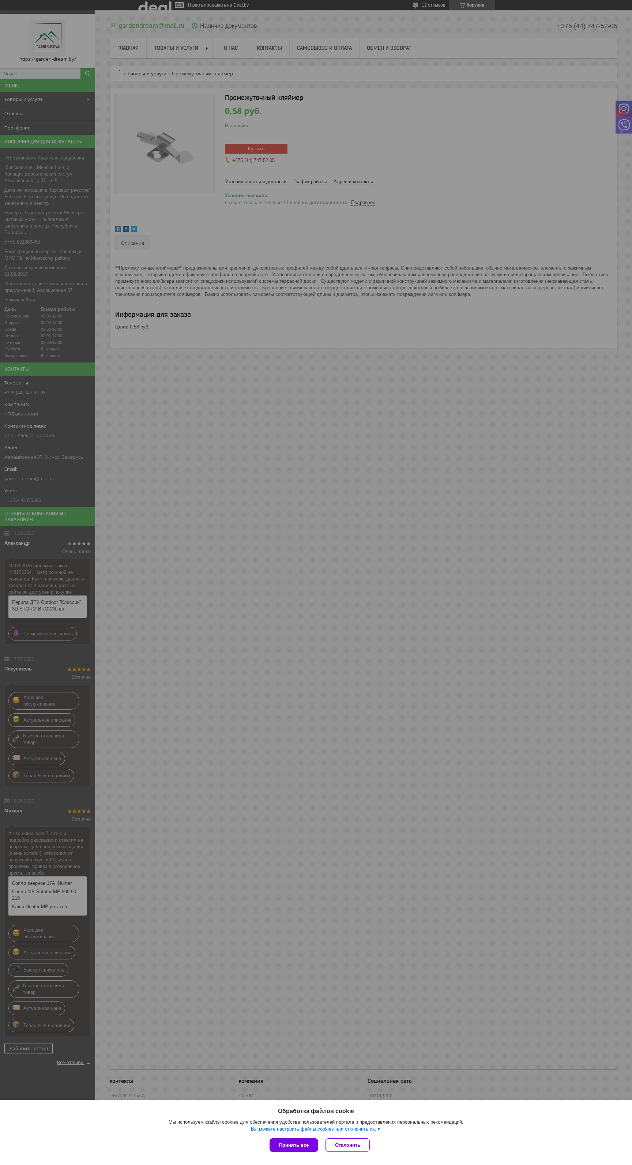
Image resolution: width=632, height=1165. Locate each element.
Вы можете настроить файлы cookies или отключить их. (313, 1129)
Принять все (294, 1145)
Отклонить (347, 1145)
